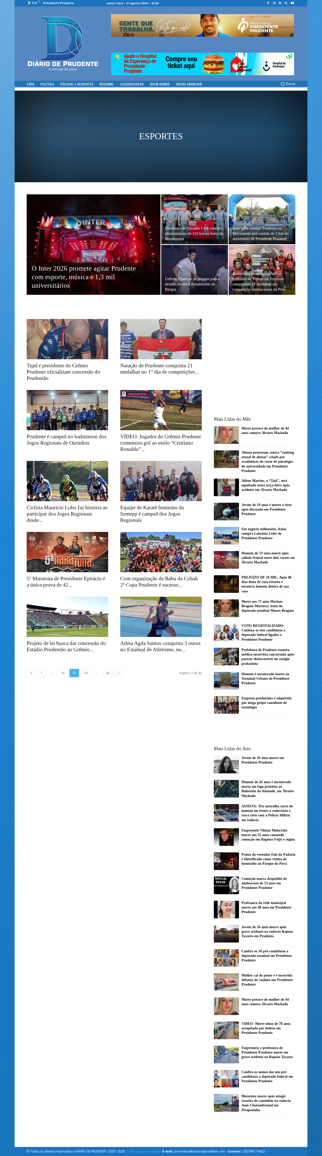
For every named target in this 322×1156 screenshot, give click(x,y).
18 (86, 673)
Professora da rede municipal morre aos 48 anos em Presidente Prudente (266, 907)
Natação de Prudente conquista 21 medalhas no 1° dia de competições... (159, 369)
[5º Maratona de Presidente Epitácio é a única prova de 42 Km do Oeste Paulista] (67, 552)
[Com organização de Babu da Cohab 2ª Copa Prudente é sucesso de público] (161, 552)
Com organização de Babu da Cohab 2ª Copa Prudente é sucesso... (159, 581)
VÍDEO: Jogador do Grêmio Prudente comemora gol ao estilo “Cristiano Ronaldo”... (160, 443)
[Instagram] (274, 3)
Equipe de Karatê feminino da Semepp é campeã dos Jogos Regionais (152, 513)
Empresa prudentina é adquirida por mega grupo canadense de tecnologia (267, 702)
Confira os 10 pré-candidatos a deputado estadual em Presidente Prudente (267, 955)
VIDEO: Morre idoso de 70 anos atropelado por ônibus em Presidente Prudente (266, 1028)
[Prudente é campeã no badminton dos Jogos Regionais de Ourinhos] (67, 410)
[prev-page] (31, 673)
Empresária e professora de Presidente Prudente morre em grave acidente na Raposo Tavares (267, 1052)
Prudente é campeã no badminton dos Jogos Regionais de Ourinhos (66, 440)
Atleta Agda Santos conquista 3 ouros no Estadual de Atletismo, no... (160, 646)
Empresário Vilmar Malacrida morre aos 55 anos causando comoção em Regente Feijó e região (268, 834)
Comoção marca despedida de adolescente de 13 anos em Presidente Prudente (264, 883)
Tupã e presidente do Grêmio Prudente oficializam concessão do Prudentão (63, 372)
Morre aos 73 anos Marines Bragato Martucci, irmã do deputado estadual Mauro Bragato (268, 606)
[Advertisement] (161, 133)
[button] (287, 84)
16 (62, 673)
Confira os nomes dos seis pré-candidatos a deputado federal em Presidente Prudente (267, 1076)
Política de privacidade (143, 1151)
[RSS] (280, 3)
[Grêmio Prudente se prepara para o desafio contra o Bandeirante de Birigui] (194, 270)
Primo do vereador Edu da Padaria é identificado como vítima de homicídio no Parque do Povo (268, 859)
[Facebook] (268, 3)
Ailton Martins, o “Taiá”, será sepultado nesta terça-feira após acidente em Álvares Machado (266, 485)
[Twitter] (286, 3)
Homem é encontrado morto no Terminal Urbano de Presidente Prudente (265, 678)
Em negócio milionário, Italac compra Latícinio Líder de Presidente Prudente (264, 533)
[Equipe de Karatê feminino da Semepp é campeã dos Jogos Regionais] (161, 481)
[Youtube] (292, 3)
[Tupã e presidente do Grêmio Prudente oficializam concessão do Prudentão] (67, 339)
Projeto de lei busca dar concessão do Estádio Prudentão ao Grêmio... (66, 646)
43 (107, 673)
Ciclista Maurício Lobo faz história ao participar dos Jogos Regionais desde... (67, 513)
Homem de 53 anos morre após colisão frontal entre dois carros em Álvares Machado (268, 557)
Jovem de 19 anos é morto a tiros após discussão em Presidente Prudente (267, 509)
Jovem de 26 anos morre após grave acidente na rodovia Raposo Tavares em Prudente (267, 931)
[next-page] (118, 673)
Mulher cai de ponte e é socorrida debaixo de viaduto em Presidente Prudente (267, 979)
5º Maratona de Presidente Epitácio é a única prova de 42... (66, 581)
